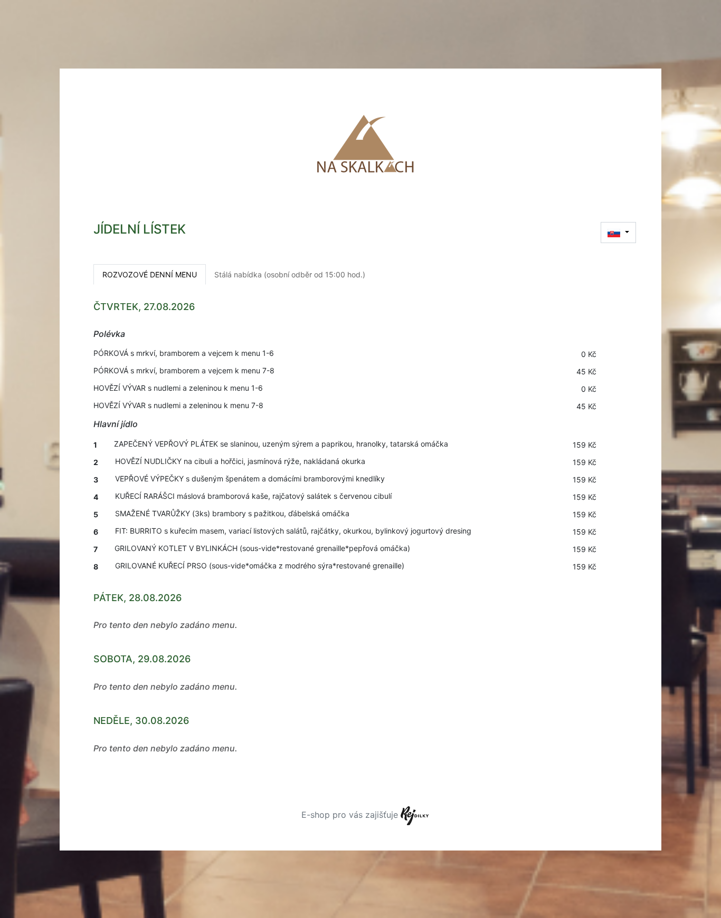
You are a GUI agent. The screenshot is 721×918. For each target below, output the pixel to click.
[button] (618, 232)
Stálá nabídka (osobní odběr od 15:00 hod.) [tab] (289, 274)
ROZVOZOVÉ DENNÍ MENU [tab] (149, 274)
